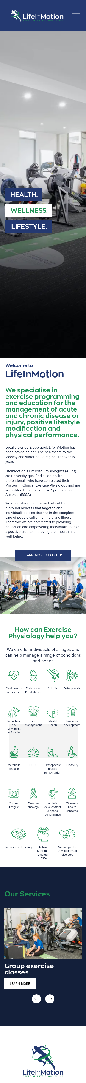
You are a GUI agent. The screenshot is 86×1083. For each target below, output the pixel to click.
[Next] (49, 998)
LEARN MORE (20, 983)
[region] (43, 956)
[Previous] (36, 998)
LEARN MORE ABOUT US (43, 555)
